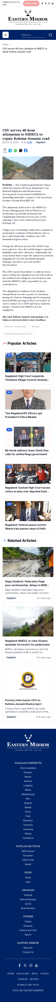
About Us (28, 948)
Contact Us (28, 952)
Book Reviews (28, 908)
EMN (29, 142)
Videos (28, 921)
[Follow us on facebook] (42, 3)
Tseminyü (28, 825)
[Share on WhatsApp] (15, 150)
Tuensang (28, 829)
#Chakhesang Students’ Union (18, 334)
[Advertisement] (28, 94)
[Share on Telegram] (10, 150)
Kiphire (28, 777)
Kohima (28, 781)
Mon (28, 798)
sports (34, 979)
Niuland (28, 803)
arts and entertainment (28, 990)
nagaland (23, 973)
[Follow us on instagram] (49, 3)
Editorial (28, 895)
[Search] (50, 35)
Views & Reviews (28, 899)
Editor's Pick (28, 860)
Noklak (28, 807)
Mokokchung (28, 794)
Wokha (28, 833)
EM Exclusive (28, 851)
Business (28, 926)
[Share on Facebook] (26, 150)
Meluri (28, 790)
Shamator (28, 820)
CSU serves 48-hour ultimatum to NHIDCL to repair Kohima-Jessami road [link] (24, 50)
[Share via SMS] (21, 150)
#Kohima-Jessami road (15, 326)
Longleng (28, 785)
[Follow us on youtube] (53, 3)
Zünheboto (28, 838)
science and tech (28, 984)
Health (28, 864)
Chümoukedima (28, 768)
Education (28, 855)
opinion (22, 979)
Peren (28, 812)
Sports (28, 934)
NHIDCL (40, 246)
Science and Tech (28, 930)
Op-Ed (28, 904)
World (28, 877)
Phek (28, 816)
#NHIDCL (36, 326)
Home (5, 44)
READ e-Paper (31, 3)
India (28, 882)
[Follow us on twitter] (46, 3)
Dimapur (28, 772)
